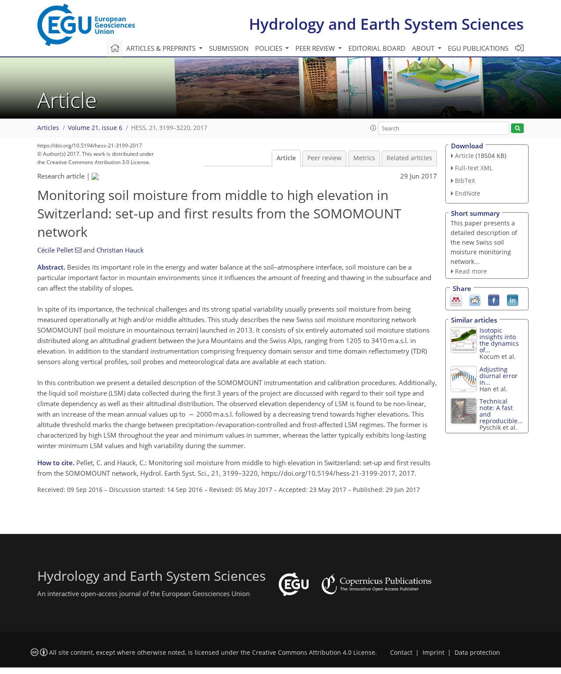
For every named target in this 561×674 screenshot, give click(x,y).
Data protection (477, 652)
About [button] (424, 48)
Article (286, 158)
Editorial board (376, 48)
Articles (48, 128)
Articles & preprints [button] (161, 48)
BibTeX (465, 180)
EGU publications (478, 48)
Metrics (364, 158)
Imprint (433, 652)
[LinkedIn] (512, 299)
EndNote (467, 193)
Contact (401, 652)
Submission (229, 48)
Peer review (324, 158)
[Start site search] (517, 128)
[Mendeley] (456, 299)
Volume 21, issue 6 (95, 128)
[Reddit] (475, 299)
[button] (373, 128)
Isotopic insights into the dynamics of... (499, 340)
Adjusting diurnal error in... (498, 375)
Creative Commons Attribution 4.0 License (313, 652)
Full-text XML (474, 168)
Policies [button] (269, 48)
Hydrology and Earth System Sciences (386, 24)
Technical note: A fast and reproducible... (501, 411)
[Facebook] (494, 299)
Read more (471, 271)
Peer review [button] (316, 48)
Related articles (409, 158)
